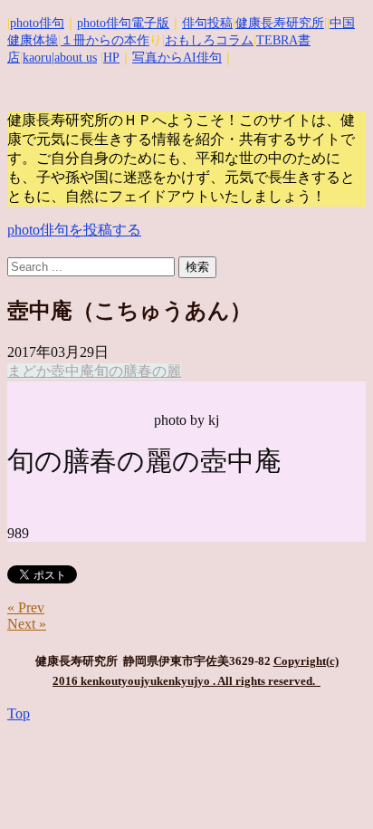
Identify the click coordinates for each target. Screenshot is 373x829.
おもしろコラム (209, 40)
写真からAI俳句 (177, 57)
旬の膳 (116, 371)
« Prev (25, 607)
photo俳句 (37, 23)
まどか (29, 371)
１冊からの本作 (105, 40)
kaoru (37, 57)
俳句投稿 (207, 23)
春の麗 (159, 371)
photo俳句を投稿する (74, 229)
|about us (74, 57)
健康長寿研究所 (279, 23)
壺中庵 (72, 371)
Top (18, 713)
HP (111, 57)
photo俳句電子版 (123, 23)
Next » (26, 623)
